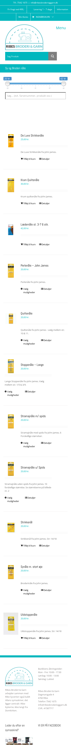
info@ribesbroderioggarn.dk (44, 2)
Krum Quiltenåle (30, 180)
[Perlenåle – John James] (10, 270)
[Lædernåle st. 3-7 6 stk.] (10, 229)
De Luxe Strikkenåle (32, 135)
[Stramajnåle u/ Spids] (10, 468)
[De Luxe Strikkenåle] (10, 140)
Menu (61, 27)
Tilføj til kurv (29, 158)
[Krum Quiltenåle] (10, 185)
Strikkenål (26, 522)
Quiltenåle (26, 313)
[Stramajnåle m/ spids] (10, 421)
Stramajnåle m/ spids (33, 416)
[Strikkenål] (10, 527)
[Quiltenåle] (10, 318)
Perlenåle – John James (34, 265)
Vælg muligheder (29, 290)
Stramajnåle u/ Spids (33, 467)
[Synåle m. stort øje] (10, 572)
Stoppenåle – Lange (32, 365)
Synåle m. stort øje (31, 567)
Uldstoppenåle (29, 615)
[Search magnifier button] (52, 56)
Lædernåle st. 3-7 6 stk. (35, 224)
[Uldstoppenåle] (10, 624)
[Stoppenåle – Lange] (10, 366)
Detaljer (46, 158)
